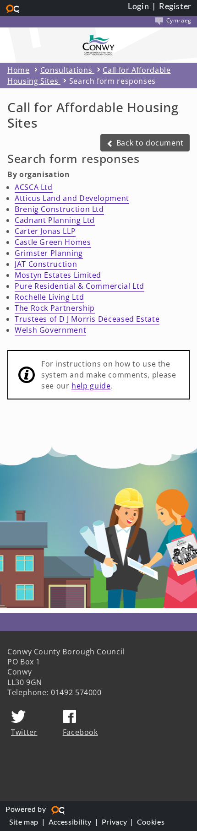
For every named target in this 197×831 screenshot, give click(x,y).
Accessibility (70, 821)
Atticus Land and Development (72, 198)
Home (18, 70)
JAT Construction (46, 264)
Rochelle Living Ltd (49, 297)
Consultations (67, 70)
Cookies (150, 821)
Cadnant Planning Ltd (55, 220)
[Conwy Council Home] (98, 45)
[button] (145, 142)
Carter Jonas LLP (45, 231)
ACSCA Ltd (34, 187)
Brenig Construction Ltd (59, 209)
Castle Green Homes (53, 242)
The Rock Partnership (55, 308)
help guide (90, 386)
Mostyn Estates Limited (58, 275)
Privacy (114, 821)
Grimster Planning (49, 253)
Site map (23, 821)
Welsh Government (50, 330)
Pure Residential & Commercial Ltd (79, 286)
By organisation (38, 174)
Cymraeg (178, 20)
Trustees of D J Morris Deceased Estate (87, 319)
